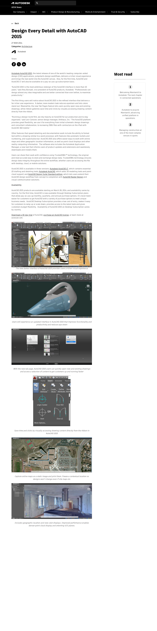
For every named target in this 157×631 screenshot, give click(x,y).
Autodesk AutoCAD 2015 (21, 73)
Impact (33, 12)
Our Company (19, 12)
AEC (44, 12)
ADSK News (16, 7)
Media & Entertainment (95, 12)
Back (17, 24)
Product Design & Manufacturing (65, 12)
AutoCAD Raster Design (73, 177)
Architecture (27, 47)
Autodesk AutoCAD (47, 172)
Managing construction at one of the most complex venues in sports (130, 133)
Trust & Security (118, 12)
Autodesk (21, 52)
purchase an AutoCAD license (56, 215)
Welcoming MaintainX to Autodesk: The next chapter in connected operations (130, 95)
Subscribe (135, 12)
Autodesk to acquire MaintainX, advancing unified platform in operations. (130, 114)
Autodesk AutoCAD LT (59, 169)
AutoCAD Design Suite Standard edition (45, 174)
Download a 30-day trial (21, 215)
